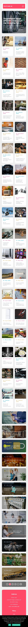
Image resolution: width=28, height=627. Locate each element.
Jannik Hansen (21, 14)
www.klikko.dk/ (15, 606)
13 (20, 584)
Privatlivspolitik (16, 624)
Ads (14, 614)
